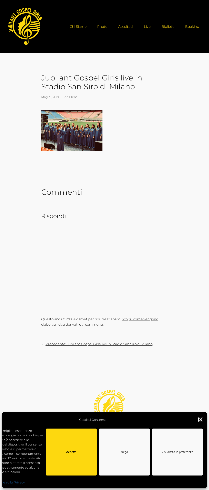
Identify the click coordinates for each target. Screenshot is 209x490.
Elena (73, 97)
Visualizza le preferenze (177, 452)
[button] (201, 420)
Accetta (71, 452)
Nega (124, 452)
